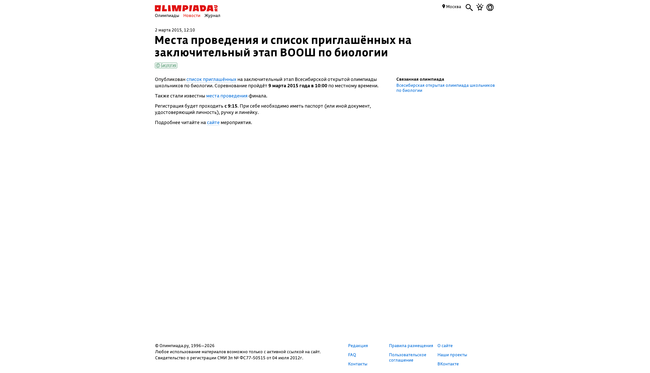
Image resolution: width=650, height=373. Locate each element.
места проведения (227, 96)
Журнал (212, 15)
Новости (191, 15)
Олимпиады (167, 15)
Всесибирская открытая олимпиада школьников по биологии (445, 88)
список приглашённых (211, 79)
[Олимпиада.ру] (186, 8)
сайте (213, 122)
